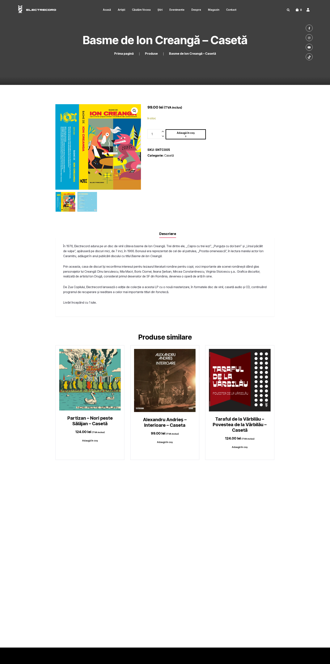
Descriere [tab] (167, 234)
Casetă (169, 155)
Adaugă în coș (186, 132)
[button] (134, 110)
